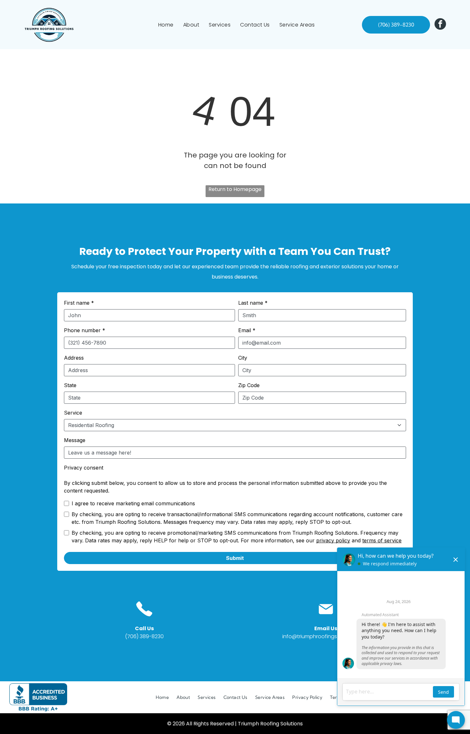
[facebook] (440, 24)
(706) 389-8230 (144, 636)
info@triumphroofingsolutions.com (325, 636)
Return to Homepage (235, 189)
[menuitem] (165, 25)
